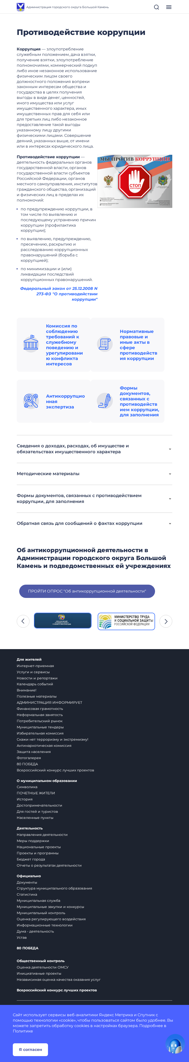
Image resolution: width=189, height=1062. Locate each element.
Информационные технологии (45, 925)
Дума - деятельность (35, 931)
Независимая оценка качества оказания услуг (59, 979)
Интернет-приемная (35, 666)
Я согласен (30, 1049)
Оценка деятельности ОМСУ (43, 967)
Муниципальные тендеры (40, 727)
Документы (27, 882)
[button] (23, 621)
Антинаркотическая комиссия (44, 745)
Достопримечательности (39, 805)
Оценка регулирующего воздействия (51, 919)
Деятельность (30, 828)
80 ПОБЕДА (27, 764)
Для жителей (29, 659)
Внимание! (26, 690)
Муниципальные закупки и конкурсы (50, 907)
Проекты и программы (38, 853)
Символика (27, 787)
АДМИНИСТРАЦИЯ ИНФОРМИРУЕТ (49, 702)
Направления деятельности (42, 834)
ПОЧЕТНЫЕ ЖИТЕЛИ (36, 793)
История (24, 799)
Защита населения (34, 752)
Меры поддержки (33, 841)
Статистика (27, 894)
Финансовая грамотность (40, 708)
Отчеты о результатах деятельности (49, 865)
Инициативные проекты (39, 973)
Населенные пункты (35, 817)
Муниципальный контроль (41, 913)
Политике (23, 1031)
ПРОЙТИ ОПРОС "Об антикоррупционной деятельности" (87, 591)
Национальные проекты (39, 847)
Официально (29, 876)
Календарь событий (35, 684)
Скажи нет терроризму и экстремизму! (52, 739)
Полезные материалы (37, 696)
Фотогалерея (29, 758)
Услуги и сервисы (33, 672)
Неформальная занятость (40, 715)
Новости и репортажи (37, 678)
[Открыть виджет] (175, 1044)
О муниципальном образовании (47, 781)
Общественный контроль (40, 961)
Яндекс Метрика (116, 1015)
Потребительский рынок (40, 721)
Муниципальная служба (38, 900)
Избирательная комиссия (40, 733)
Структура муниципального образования (54, 888)
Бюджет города (31, 859)
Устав (22, 937)
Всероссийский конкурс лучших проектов (55, 770)
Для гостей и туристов (37, 811)
